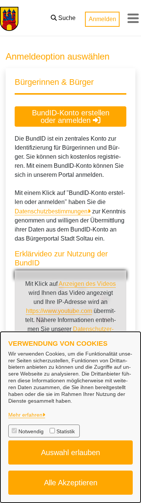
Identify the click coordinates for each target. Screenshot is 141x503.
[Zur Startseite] (9, 18)
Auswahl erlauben (70, 452)
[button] (63, 16)
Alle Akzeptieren (70, 482)
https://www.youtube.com (59, 311)
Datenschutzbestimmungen (51, 211)
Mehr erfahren (25, 415)
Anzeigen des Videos (87, 284)
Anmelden (102, 19)
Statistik (65, 431)
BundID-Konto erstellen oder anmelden (70, 116)
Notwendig (31, 431)
